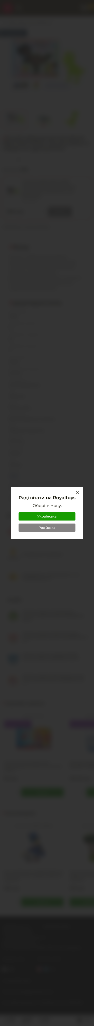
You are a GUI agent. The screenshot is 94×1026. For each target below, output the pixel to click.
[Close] (77, 492)
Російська (47, 528)
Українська (47, 516)
